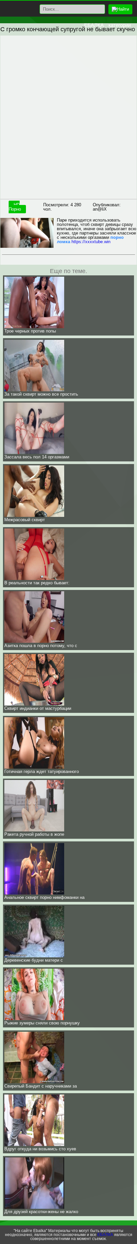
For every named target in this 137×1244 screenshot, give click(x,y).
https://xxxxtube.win (90, 241)
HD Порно (15, 207)
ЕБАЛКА (94, 25)
